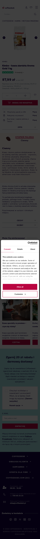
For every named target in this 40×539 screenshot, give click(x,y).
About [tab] (32, 249)
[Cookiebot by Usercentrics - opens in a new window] (28, 243)
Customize (19, 294)
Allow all (20, 287)
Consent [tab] (7, 249)
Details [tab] (20, 249)
